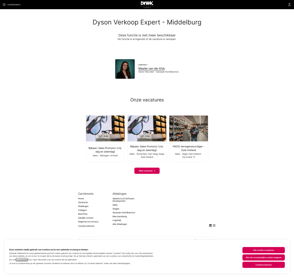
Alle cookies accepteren (263, 250)
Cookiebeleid (22, 259)
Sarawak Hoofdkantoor (124, 212)
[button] (289, 4)
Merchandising (120, 216)
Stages (116, 209)
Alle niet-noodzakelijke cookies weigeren (264, 257)
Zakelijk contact (85, 218)
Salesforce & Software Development (123, 199)
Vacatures (83, 202)
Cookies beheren (86, 226)
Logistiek (117, 220)
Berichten (83, 214)
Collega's (82, 210)
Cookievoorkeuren (264, 265)
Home (81, 198)
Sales (115, 205)
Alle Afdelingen (120, 224)
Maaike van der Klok (151, 68)
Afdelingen (83, 206)
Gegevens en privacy (88, 221)
